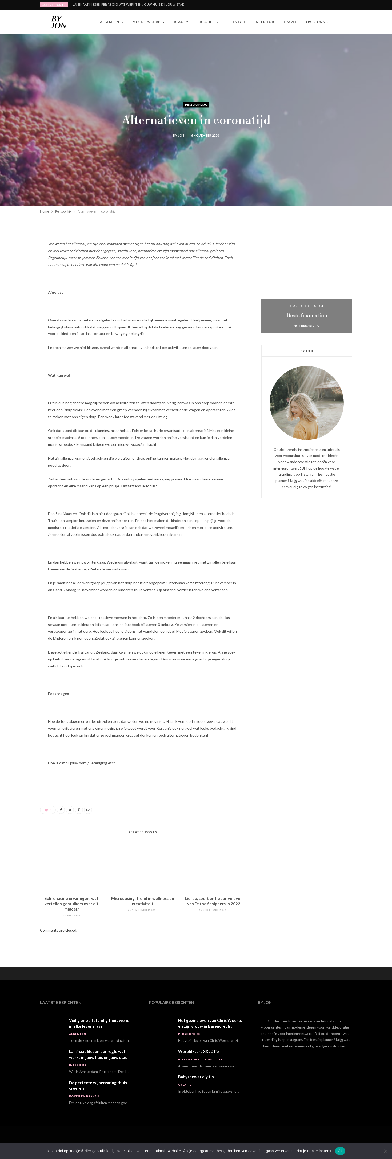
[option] (306, 280)
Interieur (264, 22)
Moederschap (147, 22)
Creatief (205, 22)
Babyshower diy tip (196, 1076)
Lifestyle (236, 22)
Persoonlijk (196, 104)
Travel (290, 22)
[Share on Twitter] (22, 261)
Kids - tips (213, 1059)
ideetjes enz (189, 1059)
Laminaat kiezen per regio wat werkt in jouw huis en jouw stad (129, 4)
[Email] (22, 302)
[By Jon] (61, 22)
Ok (340, 1151)
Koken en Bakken (84, 1096)
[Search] (348, 22)
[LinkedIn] (22, 289)
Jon (181, 135)
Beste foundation (306, 315)
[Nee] (385, 1151)
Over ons (315, 22)
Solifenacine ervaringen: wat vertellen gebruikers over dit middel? (71, 904)
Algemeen (109, 22)
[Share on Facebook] (22, 248)
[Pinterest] (22, 275)
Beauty (181, 22)
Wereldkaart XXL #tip (198, 1051)
